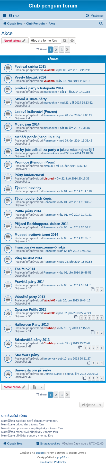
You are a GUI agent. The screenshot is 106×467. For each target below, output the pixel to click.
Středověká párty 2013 (32, 340)
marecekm (50, 91)
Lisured (48, 178)
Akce (7, 33)
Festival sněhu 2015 (30, 66)
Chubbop (49, 328)
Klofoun (48, 165)
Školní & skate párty (31, 99)
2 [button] (56, 49)
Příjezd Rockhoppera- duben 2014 (41, 224)
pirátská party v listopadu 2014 (39, 88)
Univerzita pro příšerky (33, 370)
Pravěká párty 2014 (30, 282)
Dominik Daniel (52, 373)
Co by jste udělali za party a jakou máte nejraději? (54, 150)
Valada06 (49, 70)
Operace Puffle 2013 (30, 310)
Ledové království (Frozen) (36, 112)
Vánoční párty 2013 (30, 297)
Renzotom (49, 115)
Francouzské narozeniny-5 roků (40, 247)
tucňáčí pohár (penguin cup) (37, 137)
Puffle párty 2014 (28, 211)
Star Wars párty (27, 355)
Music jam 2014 (27, 124)
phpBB (40, 452)
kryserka (49, 358)
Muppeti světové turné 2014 (36, 235)
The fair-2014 (25, 269)
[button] (67, 49)
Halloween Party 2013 (32, 324)
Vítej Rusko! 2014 (28, 258)
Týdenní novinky (28, 188)
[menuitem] (13, 16)
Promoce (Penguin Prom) (35, 162)
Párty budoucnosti (29, 175)
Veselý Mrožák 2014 (30, 77)
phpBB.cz (63, 457)
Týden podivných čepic (33, 198)
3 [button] (62, 49)
